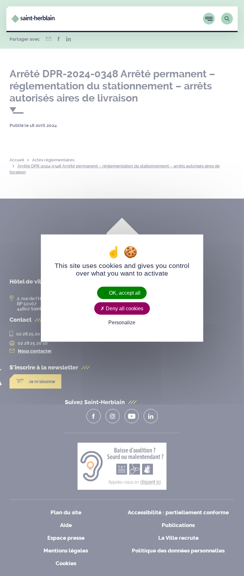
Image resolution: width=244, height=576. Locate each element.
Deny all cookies (124, 308)
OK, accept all (124, 293)
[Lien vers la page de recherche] (227, 19)
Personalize (121, 322)
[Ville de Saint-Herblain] (33, 21)
